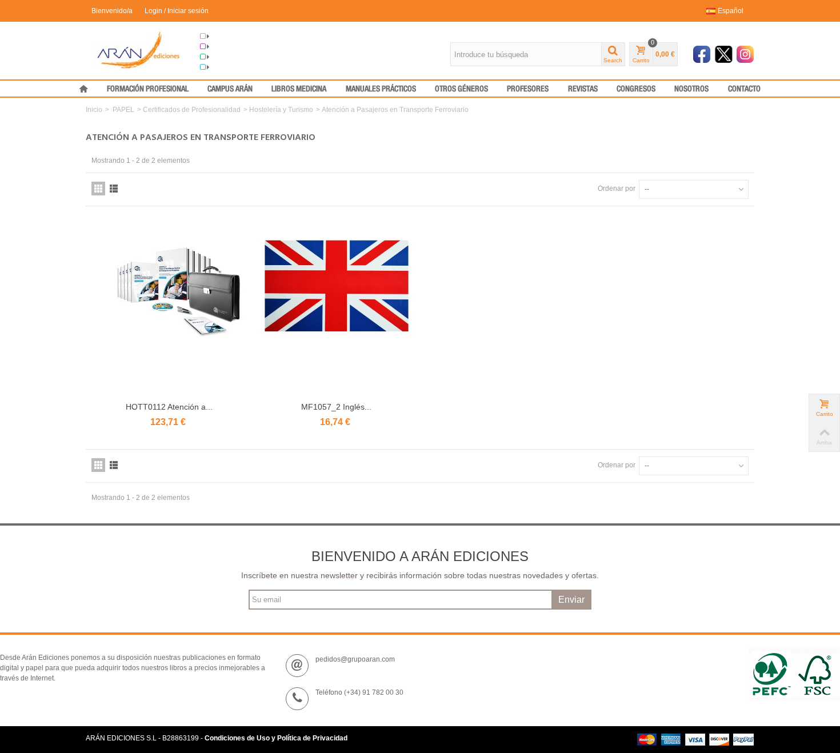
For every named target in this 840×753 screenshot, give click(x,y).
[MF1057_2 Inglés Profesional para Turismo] (337, 309)
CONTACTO (744, 89)
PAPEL (123, 110)
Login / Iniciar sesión (177, 11)
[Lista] (114, 188)
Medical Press (232, 67)
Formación (226, 57)
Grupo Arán (227, 37)
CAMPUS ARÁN (230, 89)
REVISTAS (583, 89)
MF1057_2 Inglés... (336, 406)
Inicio (94, 110)
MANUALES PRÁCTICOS (381, 89)
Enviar (571, 599)
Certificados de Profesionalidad (192, 110)
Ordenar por (616, 189)
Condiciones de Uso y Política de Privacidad (276, 738)
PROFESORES (528, 89)
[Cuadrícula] (98, 188)
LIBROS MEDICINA (298, 89)
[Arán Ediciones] (138, 50)
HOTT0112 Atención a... (169, 406)
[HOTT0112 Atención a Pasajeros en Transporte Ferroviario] (169, 309)
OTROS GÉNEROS (461, 89)
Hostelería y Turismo (281, 110)
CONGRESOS (636, 89)
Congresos (227, 47)
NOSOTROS (691, 89)
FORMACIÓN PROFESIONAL (148, 89)
